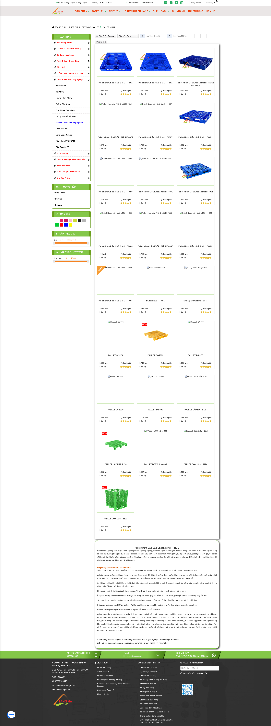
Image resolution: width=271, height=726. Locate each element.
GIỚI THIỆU (98, 11)
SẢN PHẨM (81, 11)
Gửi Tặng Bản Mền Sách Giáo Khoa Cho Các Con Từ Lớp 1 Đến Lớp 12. (156, 721)
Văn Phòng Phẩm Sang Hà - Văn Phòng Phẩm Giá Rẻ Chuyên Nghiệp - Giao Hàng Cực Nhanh (138, 639)
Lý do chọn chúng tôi (148, 672)
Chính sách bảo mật (148, 675)
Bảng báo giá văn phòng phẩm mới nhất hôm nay (113, 685)
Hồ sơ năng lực (103, 694)
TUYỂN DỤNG (195, 11)
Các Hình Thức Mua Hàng (150, 708)
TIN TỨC (114, 11)
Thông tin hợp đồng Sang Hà (152, 716)
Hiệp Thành (60, 193)
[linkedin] (181, 3)
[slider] (125, 94)
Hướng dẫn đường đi (148, 692)
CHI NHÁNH (178, 11)
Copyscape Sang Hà (105, 690)
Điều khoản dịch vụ (148, 684)
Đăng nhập (195, 3)
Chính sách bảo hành (148, 667)
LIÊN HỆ (210, 11)
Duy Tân (58, 199)
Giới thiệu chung (104, 667)
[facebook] (165, 3)
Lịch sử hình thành (105, 675)
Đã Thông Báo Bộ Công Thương (153, 680)
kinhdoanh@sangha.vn (115, 643)
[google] (171, 3)
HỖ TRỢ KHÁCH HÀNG (136, 11)
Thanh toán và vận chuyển (151, 696)
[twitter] (176, 3)
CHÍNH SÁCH (160, 11)
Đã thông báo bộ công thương (109, 680)
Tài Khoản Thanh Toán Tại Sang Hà (154, 712)
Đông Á (58, 205)
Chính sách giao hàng (149, 700)
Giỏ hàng (211, 2)
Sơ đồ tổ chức (103, 672)
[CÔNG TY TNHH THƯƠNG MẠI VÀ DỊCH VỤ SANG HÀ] (63, 11)
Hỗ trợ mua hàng (147, 688)
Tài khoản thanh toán (148, 704)
